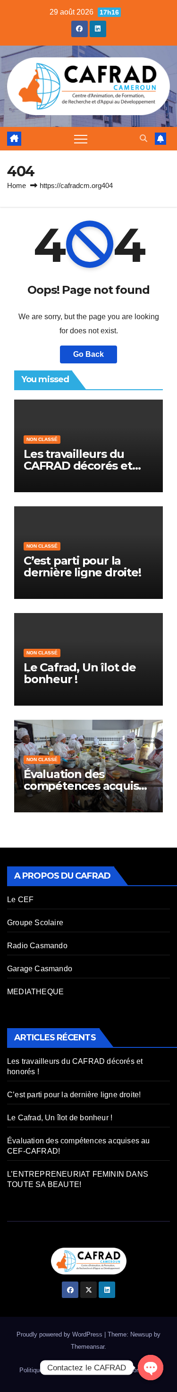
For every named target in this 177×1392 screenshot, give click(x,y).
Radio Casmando (37, 946)
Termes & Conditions (129, 1370)
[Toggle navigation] (80, 139)
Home (16, 185)
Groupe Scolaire (35, 923)
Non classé (42, 439)
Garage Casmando (39, 969)
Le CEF (20, 900)
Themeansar (87, 1346)
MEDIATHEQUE (35, 992)
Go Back (88, 354)
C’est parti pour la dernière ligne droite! (82, 566)
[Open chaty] (150, 1367)
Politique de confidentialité (55, 1370)
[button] (143, 138)
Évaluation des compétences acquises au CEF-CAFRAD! (87, 785)
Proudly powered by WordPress (60, 1334)
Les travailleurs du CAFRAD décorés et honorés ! (78, 465)
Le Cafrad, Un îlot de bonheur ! (80, 673)
